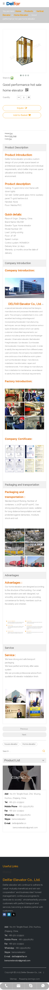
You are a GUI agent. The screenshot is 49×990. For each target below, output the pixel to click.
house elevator (11, 744)
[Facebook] (4, 914)
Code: (7, 139)
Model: (7, 133)
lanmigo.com (34, 979)
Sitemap (13, 979)
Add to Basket (20, 115)
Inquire (20, 108)
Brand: (7, 136)
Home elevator (29, 744)
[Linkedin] (9, 914)
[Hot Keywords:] (43, 751)
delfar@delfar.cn (19, 823)
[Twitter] (13, 914)
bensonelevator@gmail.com (25, 827)
